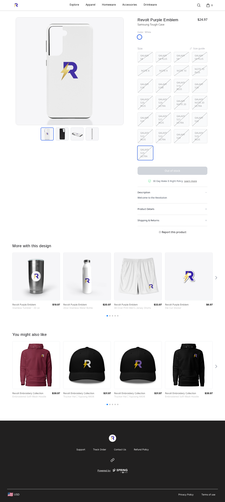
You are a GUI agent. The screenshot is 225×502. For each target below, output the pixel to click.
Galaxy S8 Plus (162, 57)
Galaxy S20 (199, 86)
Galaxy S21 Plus (162, 119)
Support (80, 449)
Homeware (109, 4)
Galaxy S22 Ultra (162, 136)
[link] (36, 276)
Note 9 (163, 70)
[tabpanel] (70, 71)
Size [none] (140, 48)
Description (144, 192)
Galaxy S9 (181, 57)
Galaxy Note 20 (181, 102)
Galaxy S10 (144, 86)
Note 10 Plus (199, 70)
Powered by (104, 470)
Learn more (190, 181)
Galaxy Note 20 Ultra (199, 102)
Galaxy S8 (144, 57)
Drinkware (150, 4)
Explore (74, 4)
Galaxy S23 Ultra (144, 153)
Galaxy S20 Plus (144, 102)
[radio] (145, 57)
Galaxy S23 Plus (199, 136)
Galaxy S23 (181, 136)
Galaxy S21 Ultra (181, 119)
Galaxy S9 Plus (199, 57)
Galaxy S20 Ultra (162, 102)
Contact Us (120, 449)
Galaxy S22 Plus (144, 136)
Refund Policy (141, 449)
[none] (197, 48)
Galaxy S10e (162, 86)
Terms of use (208, 494)
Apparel (90, 4)
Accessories (129, 4)
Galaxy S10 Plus (181, 86)
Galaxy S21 (144, 119)
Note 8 (145, 70)
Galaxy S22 (199, 119)
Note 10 (181, 70)
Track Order (99, 449)
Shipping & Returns (148, 220)
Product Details (146, 209)
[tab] (47, 134)
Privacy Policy (186, 494)
